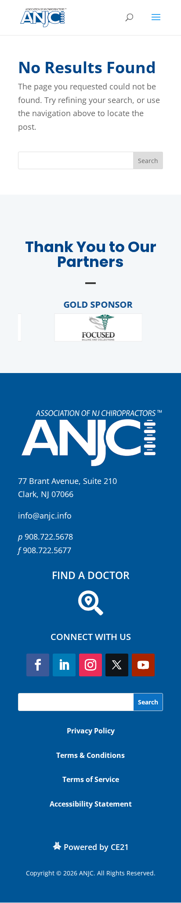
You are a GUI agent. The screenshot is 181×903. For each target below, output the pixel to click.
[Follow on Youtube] (143, 665)
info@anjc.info (45, 515)
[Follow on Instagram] (90, 665)
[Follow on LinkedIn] (64, 665)
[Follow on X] (116, 665)
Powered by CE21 (96, 847)
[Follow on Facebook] (37, 665)
